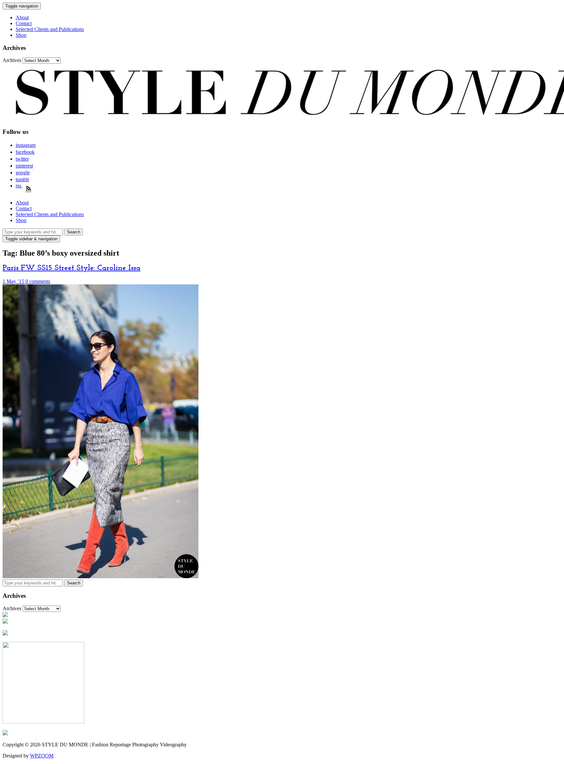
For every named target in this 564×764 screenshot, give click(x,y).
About (22, 17)
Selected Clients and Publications (50, 29)
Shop (21, 35)
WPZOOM (42, 755)
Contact (24, 23)
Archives (12, 60)
